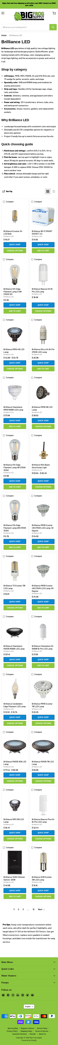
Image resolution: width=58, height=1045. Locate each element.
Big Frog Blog (13, 1028)
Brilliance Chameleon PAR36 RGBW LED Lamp (14, 647)
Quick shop (14, 245)
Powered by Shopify (29, 1040)
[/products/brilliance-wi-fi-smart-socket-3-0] (43, 217)
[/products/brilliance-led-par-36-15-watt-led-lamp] (15, 747)
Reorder (33, 1034)
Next (40, 909)
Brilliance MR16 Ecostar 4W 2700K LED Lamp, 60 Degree (43, 588)
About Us (42, 1034)
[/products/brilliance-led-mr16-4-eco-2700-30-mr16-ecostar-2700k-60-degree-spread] (43, 511)
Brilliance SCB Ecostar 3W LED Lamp (42, 878)
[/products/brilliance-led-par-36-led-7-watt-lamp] (43, 747)
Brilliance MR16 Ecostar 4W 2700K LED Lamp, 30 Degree (43, 528)
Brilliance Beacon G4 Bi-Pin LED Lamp (42, 290)
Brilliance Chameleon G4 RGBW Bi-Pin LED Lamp (42, 647)
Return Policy (42, 1028)
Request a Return (27, 1028)
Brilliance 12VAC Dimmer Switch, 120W (14, 878)
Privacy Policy (12, 1031)
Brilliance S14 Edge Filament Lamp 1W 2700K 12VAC (15, 467)
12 (33, 909)
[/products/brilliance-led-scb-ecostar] (43, 862)
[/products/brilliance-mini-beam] (43, 450)
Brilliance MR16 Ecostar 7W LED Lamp (42, 705)
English (27, 1006)
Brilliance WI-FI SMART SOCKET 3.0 (42, 232)
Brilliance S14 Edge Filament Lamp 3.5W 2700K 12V (13, 291)
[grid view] (48, 191)
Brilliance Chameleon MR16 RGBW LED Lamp (13, 408)
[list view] (54, 191)
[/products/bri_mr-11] (15, 805)
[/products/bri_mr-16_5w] (43, 393)
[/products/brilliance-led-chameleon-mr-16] (15, 393)
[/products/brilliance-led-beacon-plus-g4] (43, 805)
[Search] (53, 27)
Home (3, 35)
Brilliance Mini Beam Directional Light (41, 466)
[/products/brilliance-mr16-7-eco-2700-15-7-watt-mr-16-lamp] (43, 689)
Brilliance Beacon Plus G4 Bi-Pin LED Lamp (43, 820)
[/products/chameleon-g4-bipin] (43, 632)
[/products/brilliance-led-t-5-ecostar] (15, 571)
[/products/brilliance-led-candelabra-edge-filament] (15, 689)
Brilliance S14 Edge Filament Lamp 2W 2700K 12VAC (15, 528)
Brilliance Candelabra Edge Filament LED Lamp (15, 705)
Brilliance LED (9, 236)
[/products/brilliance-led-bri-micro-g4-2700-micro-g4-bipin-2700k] (43, 335)
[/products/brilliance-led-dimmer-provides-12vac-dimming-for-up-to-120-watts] (15, 862)
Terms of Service (41, 1031)
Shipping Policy (26, 1031)
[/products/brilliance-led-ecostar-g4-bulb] (15, 217)
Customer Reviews (19, 1034)
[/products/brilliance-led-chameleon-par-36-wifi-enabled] (15, 632)
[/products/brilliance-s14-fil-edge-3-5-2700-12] (15, 274)
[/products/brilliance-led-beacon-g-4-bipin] (43, 274)
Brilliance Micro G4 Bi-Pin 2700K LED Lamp (43, 350)
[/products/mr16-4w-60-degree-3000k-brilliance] (15, 335)
